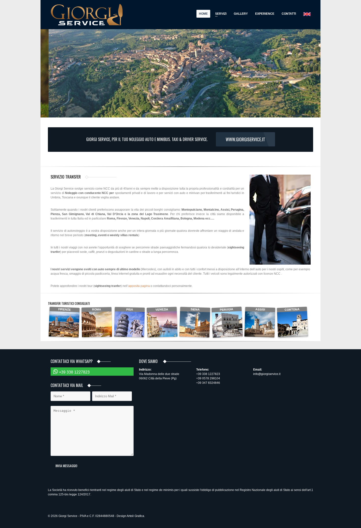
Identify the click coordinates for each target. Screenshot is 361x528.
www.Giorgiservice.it (245, 139)
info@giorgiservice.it (266, 374)
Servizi (219, 14)
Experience (264, 13)
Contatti (289, 13)
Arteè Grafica (135, 516)
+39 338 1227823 (74, 372)
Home (203, 13)
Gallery (241, 13)
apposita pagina (139, 286)
